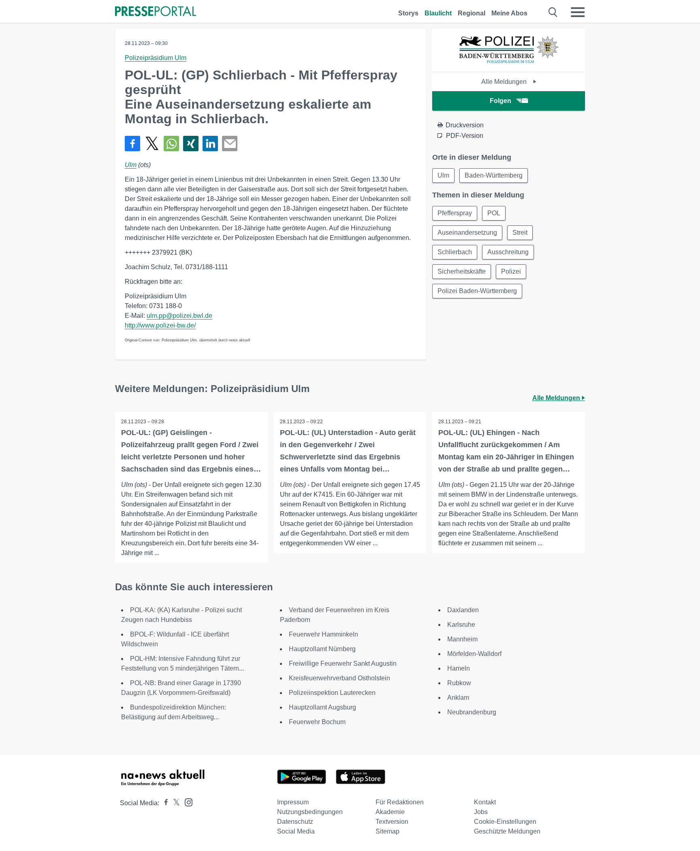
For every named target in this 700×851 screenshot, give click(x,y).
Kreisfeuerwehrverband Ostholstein (339, 678)
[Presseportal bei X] (174, 803)
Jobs (481, 811)
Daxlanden (463, 610)
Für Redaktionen (400, 802)
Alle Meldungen (504, 81)
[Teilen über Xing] (190, 143)
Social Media (296, 831)
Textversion (392, 821)
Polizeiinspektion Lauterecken (332, 692)
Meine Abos (509, 13)
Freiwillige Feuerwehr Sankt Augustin (343, 663)
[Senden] (229, 143)
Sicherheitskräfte (462, 271)
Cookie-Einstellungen (505, 821)
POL (493, 213)
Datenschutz (295, 821)
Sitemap (387, 831)
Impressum (293, 802)
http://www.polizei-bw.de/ (160, 325)
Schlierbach (455, 252)
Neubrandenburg (471, 712)
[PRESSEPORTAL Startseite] (155, 12)
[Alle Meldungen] (508, 64)
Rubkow (459, 683)
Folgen (500, 100)
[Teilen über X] (152, 143)
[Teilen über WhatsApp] (171, 143)
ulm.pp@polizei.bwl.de (179, 315)
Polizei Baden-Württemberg (477, 290)
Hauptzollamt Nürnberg (322, 648)
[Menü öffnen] (577, 12)
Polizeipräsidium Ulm (155, 57)
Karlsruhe (461, 624)
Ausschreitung (508, 252)
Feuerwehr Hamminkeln (323, 634)
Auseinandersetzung (467, 232)
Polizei (511, 271)
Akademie (390, 811)
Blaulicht (438, 13)
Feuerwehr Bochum (317, 721)
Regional (471, 13)
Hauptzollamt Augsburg (322, 707)
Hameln (458, 668)
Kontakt (485, 802)
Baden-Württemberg (494, 175)
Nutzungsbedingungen (310, 811)
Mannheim (462, 639)
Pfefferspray (455, 213)
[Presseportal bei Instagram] (186, 801)
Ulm (131, 164)
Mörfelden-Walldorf (474, 653)
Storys (408, 13)
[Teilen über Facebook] (132, 143)
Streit (519, 232)
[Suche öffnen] (553, 12)
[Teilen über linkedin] (210, 143)
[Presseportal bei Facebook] (163, 803)
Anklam (458, 697)
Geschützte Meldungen (507, 831)
